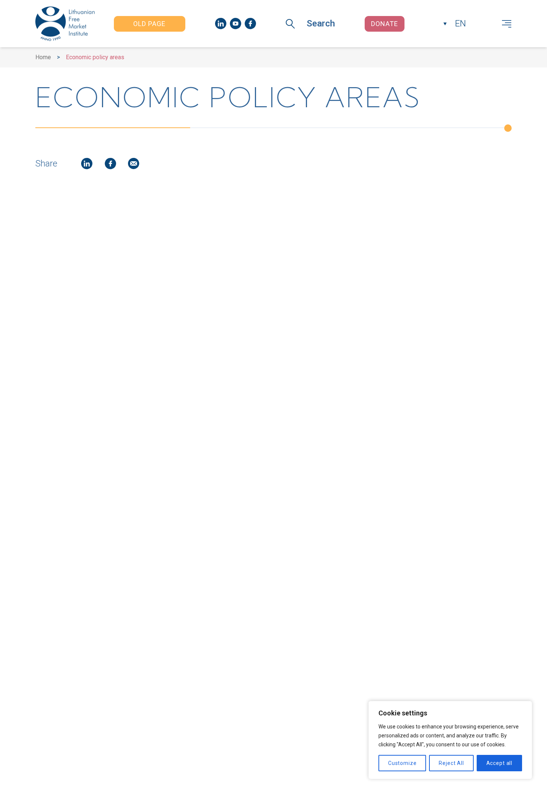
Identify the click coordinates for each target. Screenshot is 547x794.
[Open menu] (507, 24)
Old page (149, 24)
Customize (402, 763)
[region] (450, 740)
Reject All (451, 763)
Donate (384, 24)
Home (43, 57)
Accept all (499, 763)
